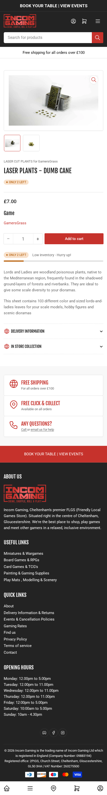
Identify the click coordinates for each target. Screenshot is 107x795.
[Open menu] (97, 21)
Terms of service (18, 645)
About (9, 606)
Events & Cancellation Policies (29, 619)
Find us (10, 632)
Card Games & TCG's (21, 566)
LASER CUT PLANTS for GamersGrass (31, 161)
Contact (10, 652)
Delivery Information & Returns (29, 613)
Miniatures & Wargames (23, 553)
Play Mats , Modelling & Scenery (30, 580)
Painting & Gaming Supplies (26, 573)
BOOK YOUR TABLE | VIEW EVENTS (53, 5)
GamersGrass (15, 223)
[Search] (97, 37)
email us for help (42, 429)
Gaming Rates (15, 626)
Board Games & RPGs (21, 560)
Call (24, 429)
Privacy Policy (15, 639)
